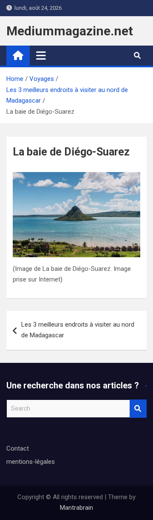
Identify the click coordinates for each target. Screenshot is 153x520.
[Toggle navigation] (41, 55)
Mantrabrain (76, 507)
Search (138, 408)
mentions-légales (30, 461)
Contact (17, 448)
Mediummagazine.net (69, 30)
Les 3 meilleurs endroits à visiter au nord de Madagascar (77, 330)
